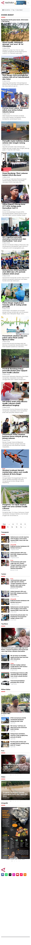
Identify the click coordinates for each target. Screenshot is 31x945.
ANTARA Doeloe (6, 914)
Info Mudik (20, 888)
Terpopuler (5, 532)
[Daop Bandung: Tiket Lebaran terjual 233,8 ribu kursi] (15, 161)
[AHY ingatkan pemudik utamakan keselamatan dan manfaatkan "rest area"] (15, 227)
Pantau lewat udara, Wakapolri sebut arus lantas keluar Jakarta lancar (15, 110)
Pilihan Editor (5, 689)
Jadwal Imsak (21, 899)
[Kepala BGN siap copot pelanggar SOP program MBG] (15, 703)
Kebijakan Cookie (22, 920)
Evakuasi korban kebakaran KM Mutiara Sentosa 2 (15, 855)
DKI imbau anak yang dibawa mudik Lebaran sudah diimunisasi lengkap (14, 403)
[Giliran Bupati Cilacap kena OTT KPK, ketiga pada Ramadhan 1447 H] (15, 194)
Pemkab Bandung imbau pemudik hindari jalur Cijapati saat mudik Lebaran (14, 370)
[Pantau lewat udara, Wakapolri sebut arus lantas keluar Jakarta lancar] (15, 97)
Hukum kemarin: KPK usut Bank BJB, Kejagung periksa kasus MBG (18, 554)
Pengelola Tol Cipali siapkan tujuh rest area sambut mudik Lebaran (14, 506)
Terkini (3, 574)
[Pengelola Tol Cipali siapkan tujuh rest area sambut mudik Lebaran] (15, 494)
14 (21, 527)
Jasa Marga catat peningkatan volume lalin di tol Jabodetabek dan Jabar (15, 77)
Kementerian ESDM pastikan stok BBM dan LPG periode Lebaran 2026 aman (14, 272)
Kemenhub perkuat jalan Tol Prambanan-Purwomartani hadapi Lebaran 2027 (19, 616)
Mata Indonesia (5, 911)
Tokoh (19, 891)
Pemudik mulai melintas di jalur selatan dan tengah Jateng (15, 142)
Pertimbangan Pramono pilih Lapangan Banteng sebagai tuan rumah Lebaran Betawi (19, 674)
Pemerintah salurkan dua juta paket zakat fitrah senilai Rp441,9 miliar (14, 338)
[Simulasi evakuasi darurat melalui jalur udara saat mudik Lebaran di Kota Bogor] (15, 458)
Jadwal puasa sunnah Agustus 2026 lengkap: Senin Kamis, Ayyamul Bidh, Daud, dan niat (19, 538)
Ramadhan (7, 10)
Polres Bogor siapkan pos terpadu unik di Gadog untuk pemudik (14, 305)
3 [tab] (15, 775)
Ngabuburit (20, 882)
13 (16, 527)
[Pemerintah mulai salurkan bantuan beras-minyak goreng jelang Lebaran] (15, 424)
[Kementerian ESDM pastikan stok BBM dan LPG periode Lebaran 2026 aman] (15, 259)
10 (3, 527)
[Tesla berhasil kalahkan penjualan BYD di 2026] (5, 683)
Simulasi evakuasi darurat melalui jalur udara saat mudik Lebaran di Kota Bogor (15, 472)
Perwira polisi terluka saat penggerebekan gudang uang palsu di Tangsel (19, 743)
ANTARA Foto (21, 934)
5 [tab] (20, 775)
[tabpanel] (15, 764)
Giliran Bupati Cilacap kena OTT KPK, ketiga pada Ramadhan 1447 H (13, 206)
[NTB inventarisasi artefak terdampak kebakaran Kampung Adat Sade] (5, 720)
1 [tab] (11, 775)
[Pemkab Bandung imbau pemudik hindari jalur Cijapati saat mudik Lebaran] (15, 358)
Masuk (19, 909)
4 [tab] (18, 775)
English (19, 896)
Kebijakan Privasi (22, 917)
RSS (18, 931)
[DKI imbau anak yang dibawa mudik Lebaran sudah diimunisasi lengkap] (15, 391)
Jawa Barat (19, 10)
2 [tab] (13, 775)
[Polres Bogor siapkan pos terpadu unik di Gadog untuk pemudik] (15, 292)
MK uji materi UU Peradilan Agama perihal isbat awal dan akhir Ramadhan (19, 657)
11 (7, 527)
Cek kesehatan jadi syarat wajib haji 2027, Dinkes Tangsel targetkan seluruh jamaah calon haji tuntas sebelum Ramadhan (18, 565)
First (4, 524)
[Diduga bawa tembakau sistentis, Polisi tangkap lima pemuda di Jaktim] (5, 736)
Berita (18, 880)
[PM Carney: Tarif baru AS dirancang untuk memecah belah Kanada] (5, 728)
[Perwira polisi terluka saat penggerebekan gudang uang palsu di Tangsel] (5, 744)
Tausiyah (19, 893)
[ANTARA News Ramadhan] (10, 869)
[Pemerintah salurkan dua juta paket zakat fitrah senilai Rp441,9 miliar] (15, 325)
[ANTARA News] (7, 2)
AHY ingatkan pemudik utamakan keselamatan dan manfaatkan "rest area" (14, 239)
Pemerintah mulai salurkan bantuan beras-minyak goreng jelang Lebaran (15, 436)
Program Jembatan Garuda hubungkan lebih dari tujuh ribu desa (15, 794)
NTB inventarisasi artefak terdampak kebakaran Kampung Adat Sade (18, 719)
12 (12, 527)
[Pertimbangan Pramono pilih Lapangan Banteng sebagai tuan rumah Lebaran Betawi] (5, 675)
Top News (4, 624)
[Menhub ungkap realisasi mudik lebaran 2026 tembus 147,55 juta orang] (5, 666)
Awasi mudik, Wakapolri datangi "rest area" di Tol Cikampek (12, 44)
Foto (3, 468)
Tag (13, 10)
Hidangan (19, 885)
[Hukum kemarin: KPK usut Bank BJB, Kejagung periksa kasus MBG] (5, 555)
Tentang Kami (21, 923)
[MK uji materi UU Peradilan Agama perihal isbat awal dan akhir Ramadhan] (5, 658)
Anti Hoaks (4, 906)
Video (12, 663)
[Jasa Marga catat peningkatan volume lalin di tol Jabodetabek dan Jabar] (15, 65)
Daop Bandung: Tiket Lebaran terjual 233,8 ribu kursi (15, 174)
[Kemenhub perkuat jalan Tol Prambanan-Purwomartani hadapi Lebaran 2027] (5, 617)
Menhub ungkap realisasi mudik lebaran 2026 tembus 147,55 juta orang (18, 666)
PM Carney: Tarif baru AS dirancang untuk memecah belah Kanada (18, 727)
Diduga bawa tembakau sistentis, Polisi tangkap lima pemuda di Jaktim (19, 735)
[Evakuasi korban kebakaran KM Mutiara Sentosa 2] (5, 547)
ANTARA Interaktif (6, 909)
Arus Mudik (5, 171)
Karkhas (3, 903)
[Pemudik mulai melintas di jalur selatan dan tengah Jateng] (15, 130)
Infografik (13, 544)
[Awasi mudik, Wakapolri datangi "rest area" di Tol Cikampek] (15, 32)
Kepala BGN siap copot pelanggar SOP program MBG (13, 712)
